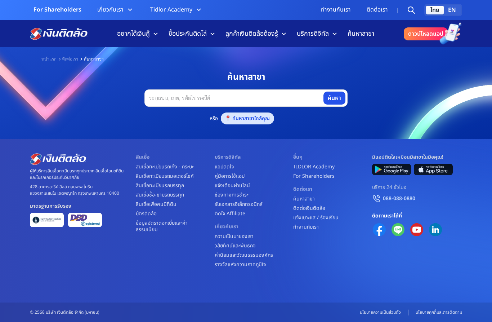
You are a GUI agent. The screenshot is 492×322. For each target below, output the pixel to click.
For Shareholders (57, 9)
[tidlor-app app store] (433, 169)
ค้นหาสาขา (361, 34)
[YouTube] (417, 229)
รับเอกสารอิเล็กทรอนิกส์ (239, 204)
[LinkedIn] (435, 229)
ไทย (434, 10)
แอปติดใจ (224, 167)
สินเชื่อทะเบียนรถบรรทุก (160, 185)
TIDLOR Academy (314, 167)
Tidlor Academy (171, 9)
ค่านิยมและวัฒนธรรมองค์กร (244, 255)
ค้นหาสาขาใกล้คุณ (251, 118)
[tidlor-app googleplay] (391, 169)
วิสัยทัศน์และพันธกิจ (235, 246)
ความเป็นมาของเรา (234, 236)
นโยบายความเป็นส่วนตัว (380, 312)
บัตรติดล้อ (146, 214)
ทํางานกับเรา (336, 9)
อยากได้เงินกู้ (133, 34)
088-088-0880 (399, 198)
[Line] (398, 229)
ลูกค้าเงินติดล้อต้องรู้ (251, 34)
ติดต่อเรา (377, 9)
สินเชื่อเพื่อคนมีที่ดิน (156, 204)
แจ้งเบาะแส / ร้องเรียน (316, 218)
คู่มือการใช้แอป (230, 176)
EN (452, 10)
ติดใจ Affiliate (230, 214)
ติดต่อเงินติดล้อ (309, 208)
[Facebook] (379, 229)
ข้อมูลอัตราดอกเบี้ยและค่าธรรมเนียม (162, 226)
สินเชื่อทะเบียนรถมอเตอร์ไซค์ (165, 176)
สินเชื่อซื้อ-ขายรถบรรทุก (160, 195)
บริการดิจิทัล (313, 34)
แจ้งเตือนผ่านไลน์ (232, 185)
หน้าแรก (49, 59)
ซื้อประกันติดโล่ (188, 34)
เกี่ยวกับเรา (110, 9)
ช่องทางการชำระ (232, 195)
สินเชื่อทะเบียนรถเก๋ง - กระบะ (165, 167)
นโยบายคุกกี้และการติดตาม (439, 312)
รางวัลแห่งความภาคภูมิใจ (240, 264)
